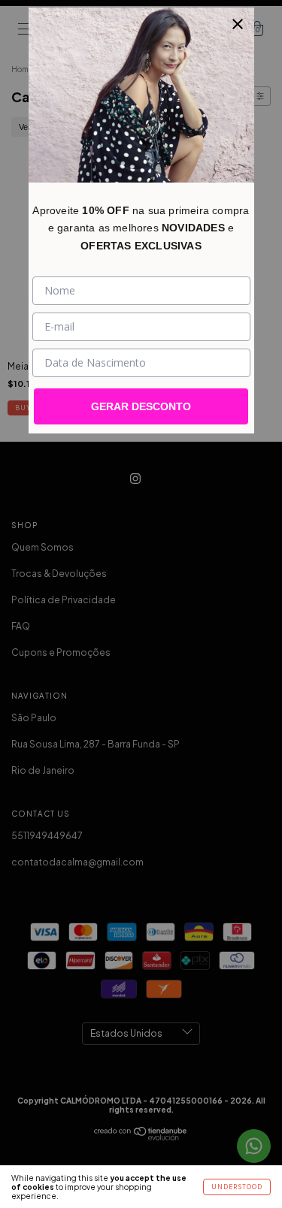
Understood (236, 1187)
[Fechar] (237, 24)
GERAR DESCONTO (141, 406)
